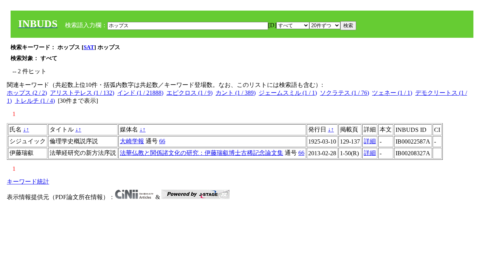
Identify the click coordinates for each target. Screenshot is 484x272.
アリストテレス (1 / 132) (82, 93)
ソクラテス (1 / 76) (344, 93)
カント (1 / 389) (236, 93)
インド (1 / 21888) (140, 93)
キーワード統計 (28, 181)
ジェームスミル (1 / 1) (288, 93)
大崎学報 (132, 141)
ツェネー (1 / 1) (392, 93)
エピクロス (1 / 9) (189, 93)
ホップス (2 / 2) (27, 93)
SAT (89, 47)
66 (162, 141)
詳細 (370, 141)
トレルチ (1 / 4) (35, 100)
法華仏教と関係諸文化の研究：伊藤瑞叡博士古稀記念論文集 (201, 153)
